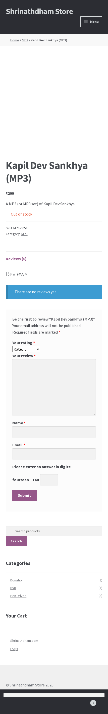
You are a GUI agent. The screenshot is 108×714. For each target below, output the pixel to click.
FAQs (14, 649)
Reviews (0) (16, 258)
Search (16, 541)
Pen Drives (18, 595)
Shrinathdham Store (39, 11)
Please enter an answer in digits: (41, 466)
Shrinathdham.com (24, 640)
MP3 (25, 40)
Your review (24, 355)
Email (18, 444)
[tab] (54, 259)
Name (19, 422)
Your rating (23, 342)
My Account (18, 705)
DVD (13, 588)
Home (14, 40)
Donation (17, 580)
